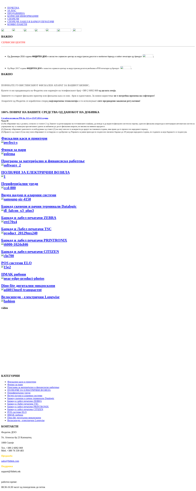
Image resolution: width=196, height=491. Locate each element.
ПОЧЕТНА (13, 7)
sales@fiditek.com (10, 461)
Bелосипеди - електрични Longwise (26, 420)
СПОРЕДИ (13, 18)
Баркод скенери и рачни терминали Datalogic (30, 398)
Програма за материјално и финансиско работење (33, 387)
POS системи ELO (17, 412)
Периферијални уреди (18, 393)
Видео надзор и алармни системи (28, 195)
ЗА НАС (11, 10)
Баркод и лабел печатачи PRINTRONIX (28, 406)
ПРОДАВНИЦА (16, 13)
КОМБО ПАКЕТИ (17, 24)
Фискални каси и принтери (21, 381)
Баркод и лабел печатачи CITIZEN (25, 409)
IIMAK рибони (13, 274)
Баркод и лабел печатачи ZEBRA (24, 401)
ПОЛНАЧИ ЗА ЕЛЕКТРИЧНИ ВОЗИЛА (29, 390)
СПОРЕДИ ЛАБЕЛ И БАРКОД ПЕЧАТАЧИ (30, 21)
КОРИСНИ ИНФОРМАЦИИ (22, 16)
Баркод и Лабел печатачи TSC (26, 229)
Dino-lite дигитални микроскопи (28, 286)
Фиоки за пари (13, 150)
